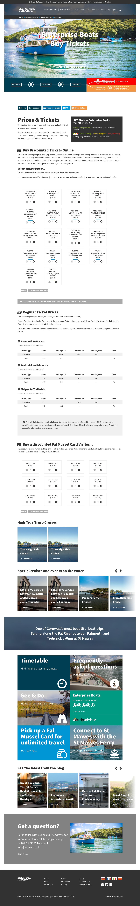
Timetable (35, 108)
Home (21, 17)
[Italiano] (114, 878)
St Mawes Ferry (45, 138)
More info (108, 2)
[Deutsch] (103, 878)
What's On (95, 10)
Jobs (46, 881)
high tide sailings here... (64, 163)
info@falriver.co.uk (33, 897)
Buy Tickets (58, 17)
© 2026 (114, 897)
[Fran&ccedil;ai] (109, 878)
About (46, 878)
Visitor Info (48, 884)
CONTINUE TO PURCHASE (38, 291)
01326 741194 (22, 897)
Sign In (114, 10)
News (63, 878)
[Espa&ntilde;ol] (120, 878)
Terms (81, 878)
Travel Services (64, 10)
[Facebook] (110, 885)
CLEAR (23, 291)
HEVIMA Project (85, 884)
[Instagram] (102, 885)
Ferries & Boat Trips (51, 10)
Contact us (65, 881)
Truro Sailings (80, 108)
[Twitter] (106, 885)
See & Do (75, 10)
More (103, 10)
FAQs (67, 108)
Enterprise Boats (46, 17)
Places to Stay (85, 10)
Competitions (84, 881)
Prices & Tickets (53, 108)
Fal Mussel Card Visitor (106, 321)
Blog (108, 10)
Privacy (64, 884)
